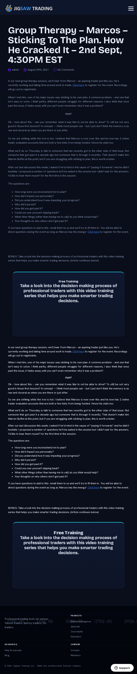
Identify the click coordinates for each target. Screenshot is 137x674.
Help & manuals (13, 650)
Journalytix (77, 631)
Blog (7, 655)
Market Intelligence (81, 621)
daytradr (75, 626)
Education (76, 636)
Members (76, 655)
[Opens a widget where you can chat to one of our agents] (122, 668)
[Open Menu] (131, 8)
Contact (75, 650)
